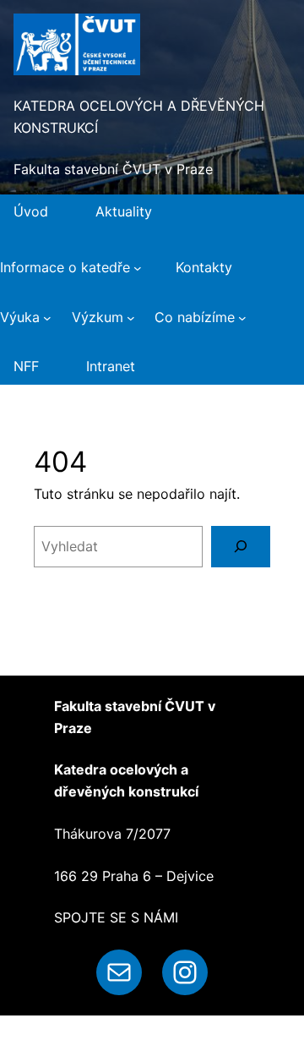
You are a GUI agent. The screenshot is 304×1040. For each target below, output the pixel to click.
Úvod (31, 211)
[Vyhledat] (241, 546)
